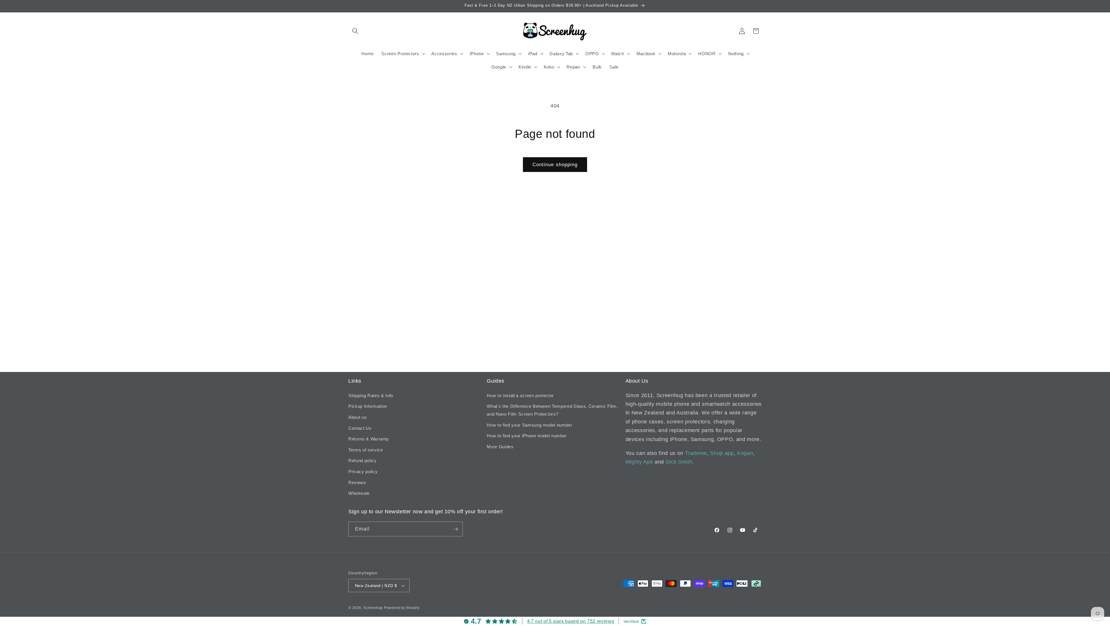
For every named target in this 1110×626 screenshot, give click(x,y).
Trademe (696, 453)
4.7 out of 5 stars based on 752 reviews (570, 621)
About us (357, 417)
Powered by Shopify (402, 608)
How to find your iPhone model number (527, 435)
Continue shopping (555, 164)
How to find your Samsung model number (529, 425)
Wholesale (359, 493)
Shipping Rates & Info (370, 395)
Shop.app (722, 453)
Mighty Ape (639, 462)
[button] (355, 31)
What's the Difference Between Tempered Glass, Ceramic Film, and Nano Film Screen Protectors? (552, 410)
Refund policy (362, 460)
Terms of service (365, 449)
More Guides (500, 446)
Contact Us (360, 428)
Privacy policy (363, 471)
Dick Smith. (680, 462)
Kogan (745, 453)
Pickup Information (367, 406)
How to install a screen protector (520, 395)
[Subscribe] (455, 529)
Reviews (357, 482)
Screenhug (373, 608)
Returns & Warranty (368, 438)
